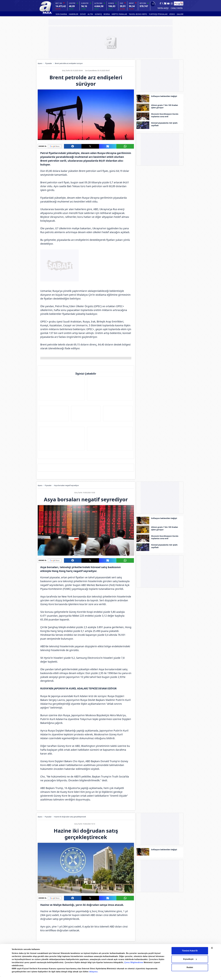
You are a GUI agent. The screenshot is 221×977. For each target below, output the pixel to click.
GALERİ (180, 14)
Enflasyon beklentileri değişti (164, 96)
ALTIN (90, 14)
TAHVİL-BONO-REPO (138, 14)
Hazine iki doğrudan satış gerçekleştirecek (70, 817)
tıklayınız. (93, 971)
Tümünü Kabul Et (190, 951)
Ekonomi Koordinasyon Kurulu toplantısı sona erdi (164, 115)
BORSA (107, 14)
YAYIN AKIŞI (162, 8)
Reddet (190, 967)
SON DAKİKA (61, 14)
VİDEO (172, 14)
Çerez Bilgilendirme (134, 962)
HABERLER (73, 14)
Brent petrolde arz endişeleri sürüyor (69, 63)
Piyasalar (48, 63)
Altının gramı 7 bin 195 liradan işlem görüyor (164, 106)
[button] (72, 146)
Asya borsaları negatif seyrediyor (66, 485)
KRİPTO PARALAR (119, 14)
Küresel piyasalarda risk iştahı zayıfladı (164, 124)
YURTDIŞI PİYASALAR (158, 14)
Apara (40, 63)
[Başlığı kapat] (212, 948)
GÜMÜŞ (98, 14)
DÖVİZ (83, 14)
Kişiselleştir (188, 959)
